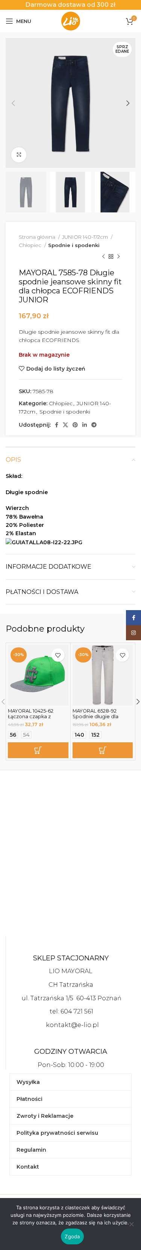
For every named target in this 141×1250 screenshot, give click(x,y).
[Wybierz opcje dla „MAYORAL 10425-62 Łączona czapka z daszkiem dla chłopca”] (38, 750)
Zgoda (72, 1236)
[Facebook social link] (57, 425)
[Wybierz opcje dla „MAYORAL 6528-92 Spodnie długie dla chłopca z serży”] (103, 750)
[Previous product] (103, 257)
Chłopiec (30, 245)
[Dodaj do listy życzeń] (58, 655)
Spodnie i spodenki (74, 245)
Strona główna (37, 237)
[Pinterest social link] (75, 425)
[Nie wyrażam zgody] (131, 1228)
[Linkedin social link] (84, 425)
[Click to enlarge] (18, 154)
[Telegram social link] (94, 425)
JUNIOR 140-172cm (85, 237)
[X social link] (65, 425)
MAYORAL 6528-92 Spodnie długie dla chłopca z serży (95, 716)
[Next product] (118, 257)
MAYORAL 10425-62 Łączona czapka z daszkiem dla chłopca (34, 716)
